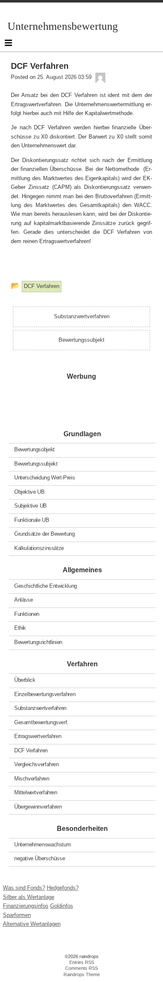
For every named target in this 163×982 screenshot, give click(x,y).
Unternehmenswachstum (42, 844)
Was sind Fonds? (24, 888)
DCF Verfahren (31, 750)
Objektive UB (29, 491)
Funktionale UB (31, 519)
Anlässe (23, 600)
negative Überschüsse (39, 858)
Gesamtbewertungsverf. (41, 722)
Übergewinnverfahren (38, 806)
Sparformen (17, 915)
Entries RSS (81, 962)
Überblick (25, 680)
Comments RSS (81, 968)
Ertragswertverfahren (37, 736)
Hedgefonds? (63, 888)
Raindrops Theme (82, 974)
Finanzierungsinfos (25, 906)
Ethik (20, 628)
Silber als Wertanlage (28, 897)
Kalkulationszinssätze (39, 548)
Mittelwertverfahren (35, 792)
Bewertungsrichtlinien (38, 642)
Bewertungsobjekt (34, 449)
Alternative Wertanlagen (32, 924)
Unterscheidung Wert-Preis (44, 477)
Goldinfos (61, 906)
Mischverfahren (31, 778)
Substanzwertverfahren (40, 708)
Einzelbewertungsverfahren (44, 694)
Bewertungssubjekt (35, 463)
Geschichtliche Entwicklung (45, 585)
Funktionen (26, 613)
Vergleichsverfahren (36, 764)
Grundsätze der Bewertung (44, 534)
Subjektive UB (30, 506)
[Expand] (8, 42)
